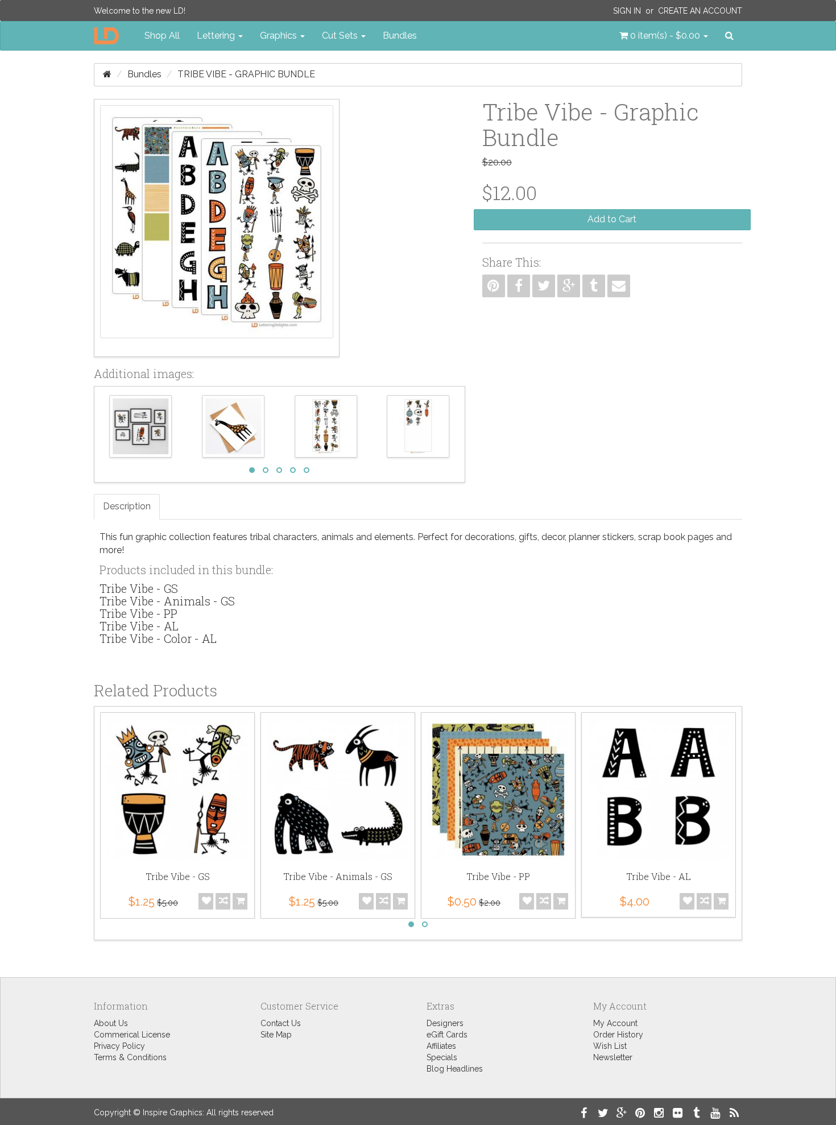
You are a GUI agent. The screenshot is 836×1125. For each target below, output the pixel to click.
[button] (664, 36)
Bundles (400, 35)
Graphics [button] (279, 35)
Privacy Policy (119, 1046)
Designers (445, 1023)
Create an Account (700, 10)
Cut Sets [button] (341, 35)
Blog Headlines (455, 1068)
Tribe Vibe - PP (138, 613)
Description (127, 506)
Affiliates (441, 1046)
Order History (618, 1034)
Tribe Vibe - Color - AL (158, 638)
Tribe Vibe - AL (139, 625)
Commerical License (132, 1034)
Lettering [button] (217, 35)
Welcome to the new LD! (139, 10)
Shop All (162, 35)
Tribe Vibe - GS (139, 588)
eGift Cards (447, 1034)
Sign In (627, 10)
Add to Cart (611, 219)
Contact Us (280, 1023)
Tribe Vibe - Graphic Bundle (246, 74)
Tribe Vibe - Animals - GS (167, 600)
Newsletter (612, 1057)
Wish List (610, 1046)
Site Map (276, 1034)
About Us (111, 1023)
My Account (615, 1023)
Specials (442, 1057)
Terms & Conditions (130, 1057)
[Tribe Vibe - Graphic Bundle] (217, 228)
